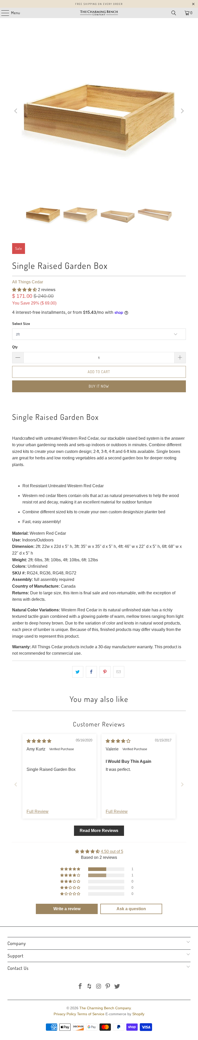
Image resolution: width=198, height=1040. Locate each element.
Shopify (138, 1014)
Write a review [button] (66, 909)
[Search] (174, 13)
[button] (24, 289)
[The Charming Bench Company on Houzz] (89, 986)
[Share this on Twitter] (77, 672)
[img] (39, 741)
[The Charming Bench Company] (99, 13)
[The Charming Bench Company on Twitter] (117, 986)
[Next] (182, 111)
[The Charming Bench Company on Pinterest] (108, 986)
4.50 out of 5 (112, 851)
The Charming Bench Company (105, 1008)
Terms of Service (90, 1014)
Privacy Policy (65, 1014)
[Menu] (2, 13)
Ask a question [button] (131, 909)
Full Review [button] (37, 811)
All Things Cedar (27, 282)
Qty (15, 347)
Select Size (21, 324)
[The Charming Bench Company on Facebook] (80, 986)
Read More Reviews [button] (99, 830)
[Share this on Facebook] (91, 672)
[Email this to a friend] (118, 672)
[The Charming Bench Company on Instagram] (99, 986)
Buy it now (99, 386)
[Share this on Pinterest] (105, 672)
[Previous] (16, 111)
